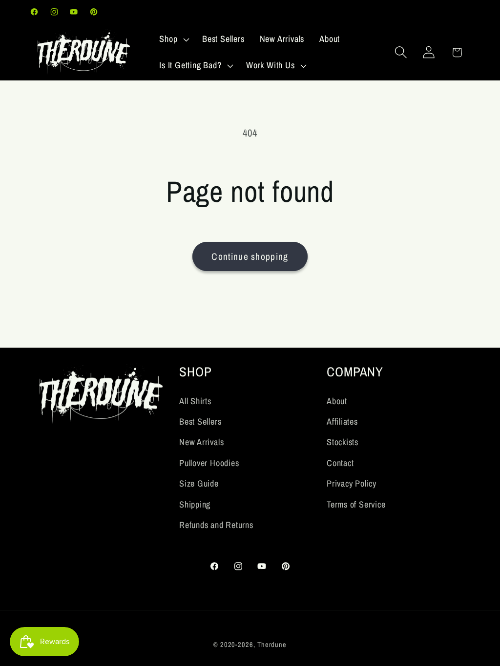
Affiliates (342, 421)
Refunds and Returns (216, 525)
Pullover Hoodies (209, 463)
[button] (173, 39)
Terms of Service (356, 504)
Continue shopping (249, 256)
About (337, 401)
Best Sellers (200, 421)
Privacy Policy (351, 483)
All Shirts (195, 401)
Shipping (194, 504)
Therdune (272, 644)
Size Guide (199, 483)
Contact (340, 463)
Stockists (342, 442)
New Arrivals (201, 442)
